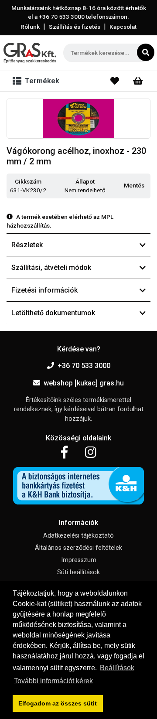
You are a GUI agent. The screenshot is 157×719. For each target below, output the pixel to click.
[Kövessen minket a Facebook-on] (64, 452)
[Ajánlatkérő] (138, 81)
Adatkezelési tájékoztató (78, 535)
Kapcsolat (123, 26)
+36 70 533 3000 (84, 365)
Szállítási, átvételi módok (51, 267)
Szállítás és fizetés (74, 26)
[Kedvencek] (114, 81)
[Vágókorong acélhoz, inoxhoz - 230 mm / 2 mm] (78, 119)
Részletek (27, 245)
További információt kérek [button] (53, 681)
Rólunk (30, 26)
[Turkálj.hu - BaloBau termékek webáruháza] (29, 53)
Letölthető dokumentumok (53, 313)
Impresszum (78, 560)
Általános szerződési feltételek (78, 548)
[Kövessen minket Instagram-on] (90, 452)
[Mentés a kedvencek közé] (146, 185)
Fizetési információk (44, 290)
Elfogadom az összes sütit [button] (57, 703)
